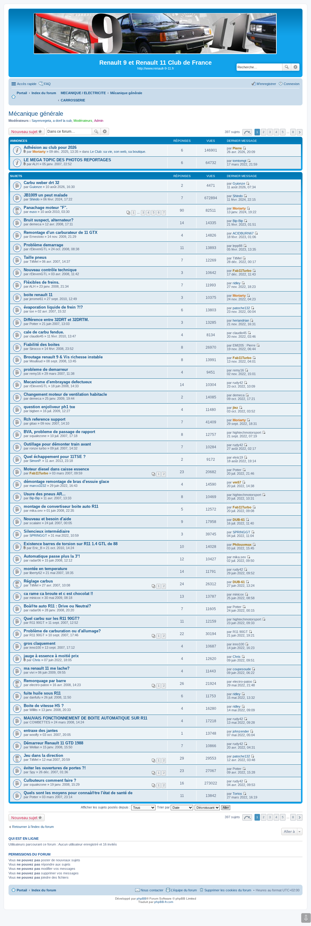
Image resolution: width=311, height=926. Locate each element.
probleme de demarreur (46, 369)
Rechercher (286, 67)
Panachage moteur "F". (45, 207)
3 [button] (270, 132)
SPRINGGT (38, 535)
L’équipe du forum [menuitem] (184, 890)
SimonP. (35, 461)
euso (33, 212)
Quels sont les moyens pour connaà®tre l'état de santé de (78, 793)
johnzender (241, 731)
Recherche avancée (295, 67)
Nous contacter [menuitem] (152, 890)
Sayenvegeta (41, 120)
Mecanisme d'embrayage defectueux (58, 382)
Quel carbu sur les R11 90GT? (52, 618)
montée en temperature (45, 568)
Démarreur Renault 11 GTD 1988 (53, 743)
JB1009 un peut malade (45, 195)
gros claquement (39, 643)
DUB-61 (239, 519)
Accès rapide (26, 84)
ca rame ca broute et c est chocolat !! (58, 593)
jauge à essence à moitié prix (51, 656)
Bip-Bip (238, 221)
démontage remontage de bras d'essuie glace (66, 481)
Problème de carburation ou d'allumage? (62, 631)
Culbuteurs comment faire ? (50, 780)
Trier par (164, 807)
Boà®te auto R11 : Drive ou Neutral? (57, 606)
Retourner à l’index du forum (33, 827)
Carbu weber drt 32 (41, 182)
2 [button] (264, 132)
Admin (98, 120)
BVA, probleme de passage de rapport (59, 431)
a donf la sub (62, 120)
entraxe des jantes (41, 730)
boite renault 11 (38, 294)
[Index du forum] (156, 51)
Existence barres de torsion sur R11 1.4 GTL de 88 (71, 544)
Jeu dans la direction (43, 755)
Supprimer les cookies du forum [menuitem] (227, 890)
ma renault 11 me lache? (47, 668)
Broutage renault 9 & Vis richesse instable (63, 357)
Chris (36, 660)
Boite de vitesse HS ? (44, 705)
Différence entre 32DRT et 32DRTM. (56, 319)
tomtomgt (239, 160)
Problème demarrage (43, 245)
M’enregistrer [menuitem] (266, 84)
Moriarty (39, 151)
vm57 (237, 482)
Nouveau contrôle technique (50, 270)
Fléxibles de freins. (42, 282)
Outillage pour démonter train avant (57, 444)
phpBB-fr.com (163, 902)
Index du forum (44, 890)
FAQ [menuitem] (47, 84)
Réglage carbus (38, 581)
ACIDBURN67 (243, 233)
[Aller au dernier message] (244, 148)
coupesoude (242, 669)
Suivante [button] (299, 132)
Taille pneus (35, 257)
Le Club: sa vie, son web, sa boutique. (118, 151)
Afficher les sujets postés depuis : (106, 807)
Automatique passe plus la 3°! (52, 556)
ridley (237, 283)
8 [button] (293, 132)
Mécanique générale (36, 113)
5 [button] (283, 132)
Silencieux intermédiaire (47, 531)
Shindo (34, 199)
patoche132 (241, 308)
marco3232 (37, 485)
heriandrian (241, 320)
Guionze (35, 187)
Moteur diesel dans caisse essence (56, 469)
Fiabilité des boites (42, 344)
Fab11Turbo (242, 270)
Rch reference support (44, 419)
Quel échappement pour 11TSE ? (55, 456)
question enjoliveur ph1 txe (49, 407)
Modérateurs (82, 120)
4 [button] (276, 132)
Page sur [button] (247, 132)
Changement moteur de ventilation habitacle (65, 394)
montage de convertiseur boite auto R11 (61, 506)
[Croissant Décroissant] (207, 807)
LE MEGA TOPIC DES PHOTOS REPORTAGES (67, 160)
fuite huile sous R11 (42, 693)
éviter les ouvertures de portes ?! (55, 768)
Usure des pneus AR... (45, 494)
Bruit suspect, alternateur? (48, 220)
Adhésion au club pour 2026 (50, 147)
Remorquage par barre (45, 680)
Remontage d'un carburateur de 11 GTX (60, 232)
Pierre (237, 148)
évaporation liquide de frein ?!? (53, 307)
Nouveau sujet (24, 131)
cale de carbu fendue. (44, 332)
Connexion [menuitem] (291, 84)
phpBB (141, 898)
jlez (235, 407)
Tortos (237, 793)
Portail (22, 93)
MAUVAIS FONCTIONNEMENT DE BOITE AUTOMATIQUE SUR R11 (85, 718)
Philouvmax (242, 544)
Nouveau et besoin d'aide (47, 519)
